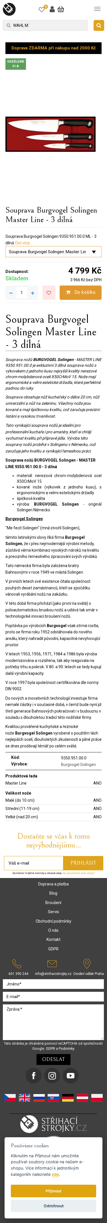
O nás (53, 930)
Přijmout (53, 1191)
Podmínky (66, 1048)
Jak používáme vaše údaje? (78, 873)
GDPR (53, 949)
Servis (53, 911)
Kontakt (53, 939)
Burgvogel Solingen (78, 764)
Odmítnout (54, 1206)
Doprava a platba (53, 884)
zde (55, 1174)
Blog (53, 893)
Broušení (53, 902)
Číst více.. (23, 243)
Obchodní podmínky (53, 921)
